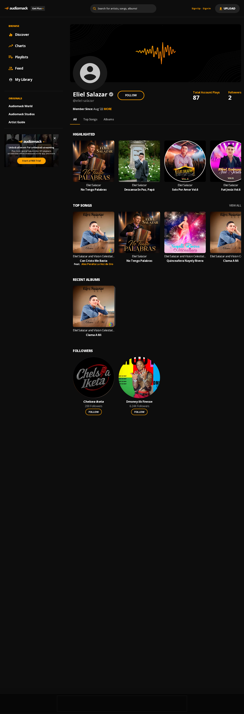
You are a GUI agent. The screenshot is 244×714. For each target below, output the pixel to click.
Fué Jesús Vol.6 (230, 190)
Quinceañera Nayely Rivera (185, 261)
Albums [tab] (109, 119)
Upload (230, 8)
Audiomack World (21, 106)
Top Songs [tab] (90, 119)
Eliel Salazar (93, 185)
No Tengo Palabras (94, 190)
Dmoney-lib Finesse (139, 402)
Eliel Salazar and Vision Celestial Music (185, 256)
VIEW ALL (235, 205)
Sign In (207, 8)
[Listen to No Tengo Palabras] (93, 161)
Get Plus (38, 8)
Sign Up (196, 8)
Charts (20, 46)
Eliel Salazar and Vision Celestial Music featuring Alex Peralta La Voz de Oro (93, 256)
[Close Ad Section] (54, 138)
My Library (23, 79)
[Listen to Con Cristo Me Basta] (93, 232)
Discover (22, 34)
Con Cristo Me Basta (93, 261)
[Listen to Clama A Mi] (93, 306)
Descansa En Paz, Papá (139, 190)
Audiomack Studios (22, 114)
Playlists (21, 57)
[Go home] (16, 8)
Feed (19, 68)
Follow (131, 95)
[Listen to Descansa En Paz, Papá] (139, 161)
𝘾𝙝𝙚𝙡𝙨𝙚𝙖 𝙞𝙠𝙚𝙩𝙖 (93, 402)
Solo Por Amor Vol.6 (185, 190)
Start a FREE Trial (31, 160)
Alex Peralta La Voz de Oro (97, 264)
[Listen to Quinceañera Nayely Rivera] (185, 232)
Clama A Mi (230, 261)
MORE (108, 109)
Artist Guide (17, 122)
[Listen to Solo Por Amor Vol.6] (185, 161)
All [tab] (75, 119)
